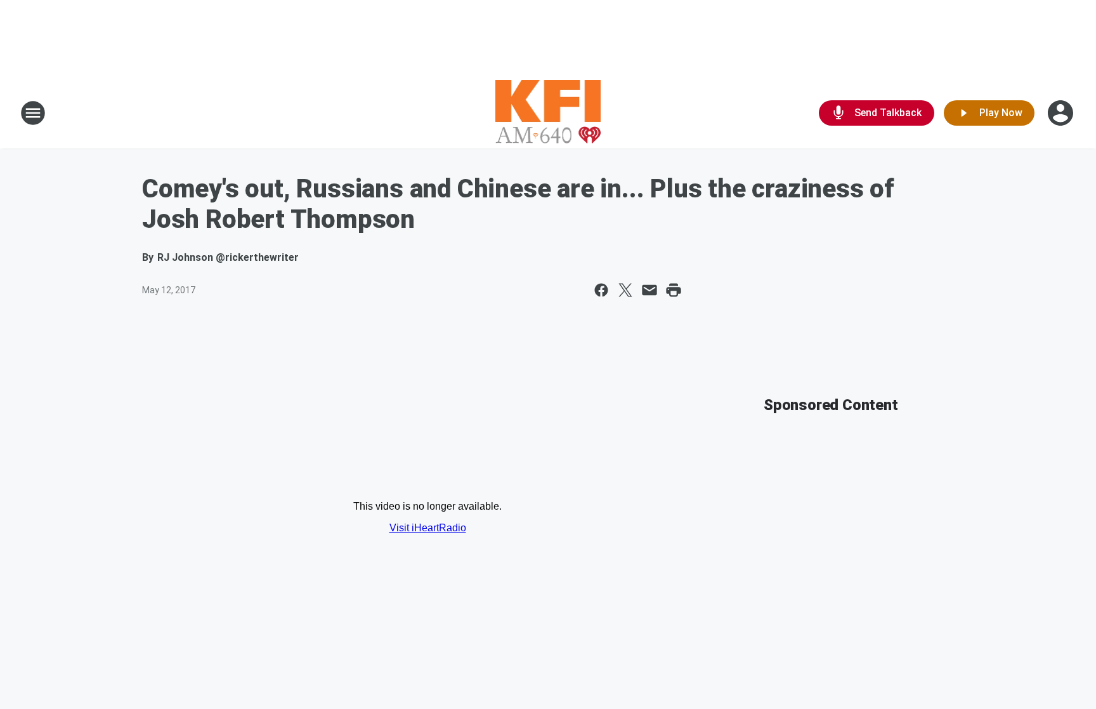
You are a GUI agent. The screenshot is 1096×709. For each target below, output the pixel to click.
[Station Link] (548, 113)
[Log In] (1062, 113)
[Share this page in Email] (649, 290)
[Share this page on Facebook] (601, 290)
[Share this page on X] (625, 290)
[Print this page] (673, 290)
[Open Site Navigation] (33, 113)
